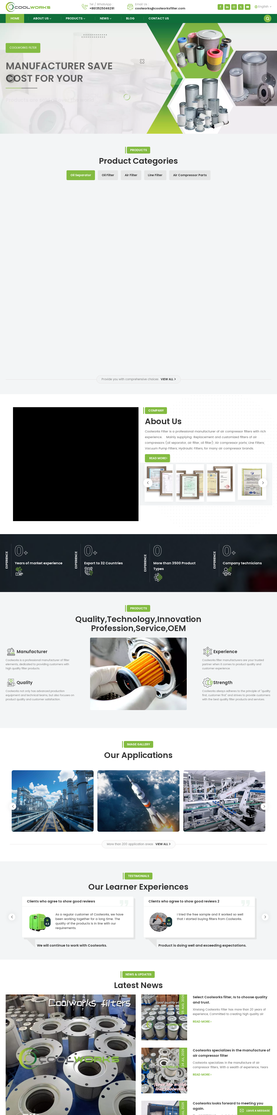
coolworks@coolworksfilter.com (160, 8)
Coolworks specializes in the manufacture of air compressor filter (231, 1053)
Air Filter (131, 175)
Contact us (158, 18)
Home (15, 18)
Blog (130, 18)
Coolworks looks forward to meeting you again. (228, 1106)
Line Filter (155, 175)
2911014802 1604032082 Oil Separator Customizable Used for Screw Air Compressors (171, 345)
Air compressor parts (190, 175)
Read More (18, 110)
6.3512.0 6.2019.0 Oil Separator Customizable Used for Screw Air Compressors (238, 254)
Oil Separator (80, 175)
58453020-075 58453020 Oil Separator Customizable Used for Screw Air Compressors (171, 254)
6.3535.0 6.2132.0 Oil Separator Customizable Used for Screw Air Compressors (105, 254)
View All (167, 379)
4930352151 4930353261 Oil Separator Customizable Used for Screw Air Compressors (238, 345)
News (104, 18)
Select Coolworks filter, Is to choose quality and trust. (230, 1000)
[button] (10, 78)
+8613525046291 (102, 8)
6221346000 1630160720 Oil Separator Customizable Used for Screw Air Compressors (105, 345)
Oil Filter (108, 175)
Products (74, 18)
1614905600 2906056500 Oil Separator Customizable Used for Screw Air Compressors (39, 254)
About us (41, 18)
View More (39, 266)
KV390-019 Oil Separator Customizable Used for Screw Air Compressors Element (38, 345)
